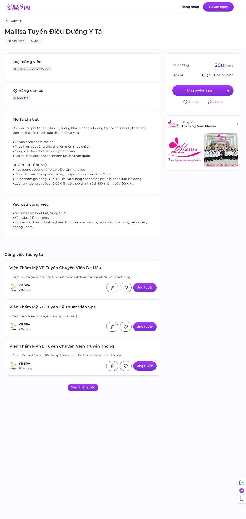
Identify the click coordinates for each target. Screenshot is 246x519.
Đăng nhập (190, 6)
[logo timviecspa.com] (18, 6)
